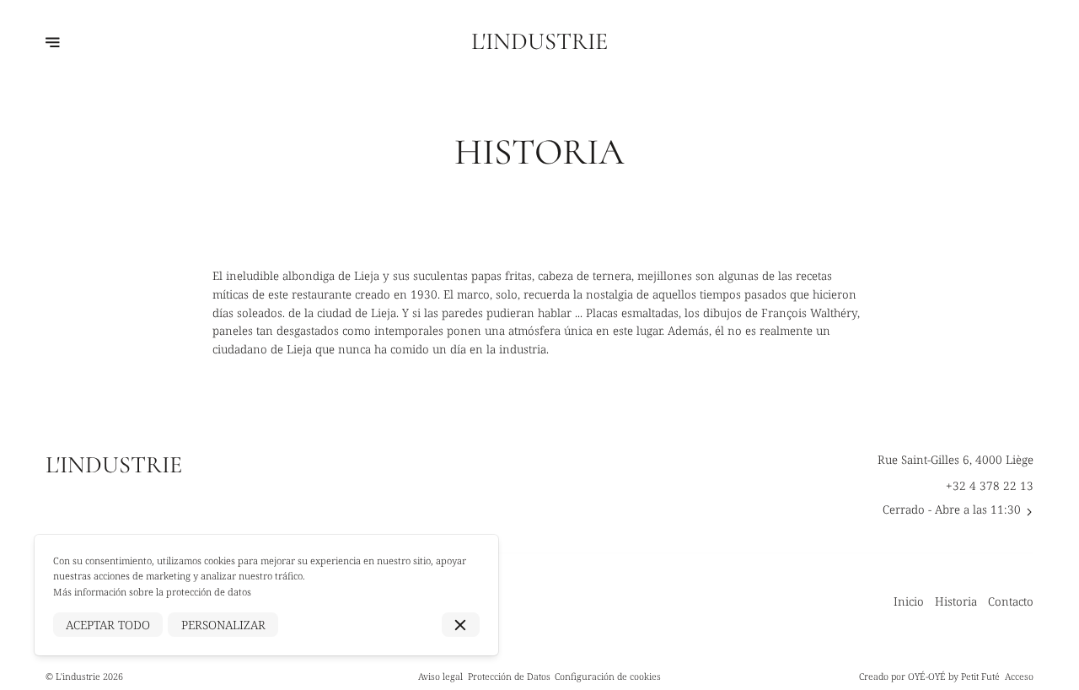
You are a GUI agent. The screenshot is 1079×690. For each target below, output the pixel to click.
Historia (956, 601)
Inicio (909, 601)
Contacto (1010, 601)
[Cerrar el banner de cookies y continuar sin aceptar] (461, 624)
